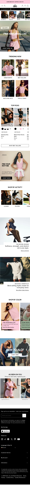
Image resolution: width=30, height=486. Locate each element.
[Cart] (27, 6)
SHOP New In (7, 48)
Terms (24, 476)
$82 (2, 138)
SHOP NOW (7, 178)
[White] (18, 129)
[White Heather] (28, 129)
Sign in (27, 9)
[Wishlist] (25, 6)
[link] (13, 9)
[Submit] (24, 415)
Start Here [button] (15, 355)
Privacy (3, 477)
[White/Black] (5, 129)
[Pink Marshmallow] (21, 129)
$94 (15, 139)
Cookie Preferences (20, 477)
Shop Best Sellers (15, 145)
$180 (28, 139)
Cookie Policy (10, 477)
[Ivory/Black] (8, 129)
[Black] (3, 129)
